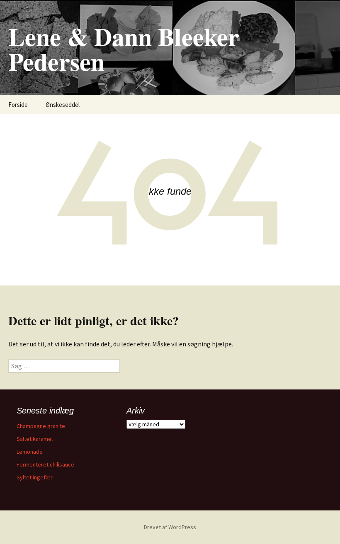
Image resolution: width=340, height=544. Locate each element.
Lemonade (30, 451)
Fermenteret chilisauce (45, 464)
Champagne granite (41, 426)
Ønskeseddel (63, 105)
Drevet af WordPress (170, 527)
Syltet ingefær (35, 477)
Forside (18, 105)
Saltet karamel (35, 438)
